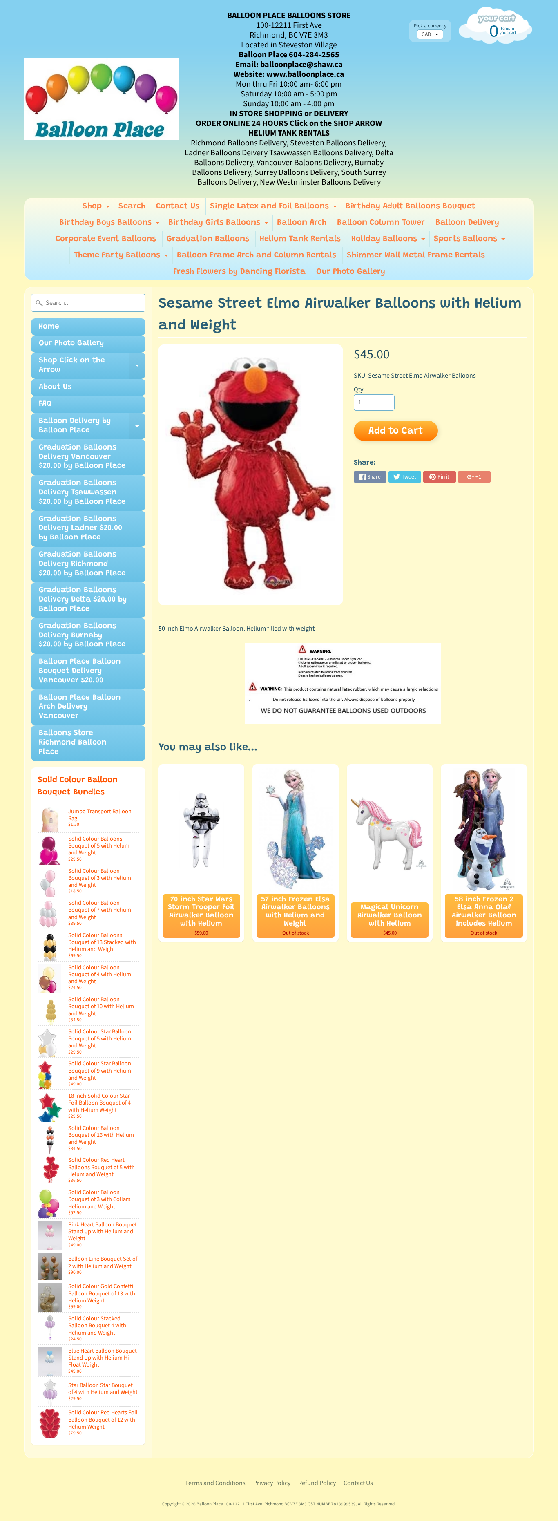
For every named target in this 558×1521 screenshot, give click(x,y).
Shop (97, 208)
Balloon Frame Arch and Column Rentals (256, 255)
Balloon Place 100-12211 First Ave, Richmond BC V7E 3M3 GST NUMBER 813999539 (276, 1504)
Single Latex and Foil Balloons (274, 208)
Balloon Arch (301, 223)
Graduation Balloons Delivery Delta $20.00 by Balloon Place (83, 599)
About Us (55, 387)
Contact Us (177, 206)
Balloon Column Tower (381, 223)
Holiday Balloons (389, 241)
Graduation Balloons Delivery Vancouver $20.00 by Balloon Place (82, 457)
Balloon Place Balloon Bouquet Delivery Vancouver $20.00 (80, 671)
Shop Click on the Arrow (92, 368)
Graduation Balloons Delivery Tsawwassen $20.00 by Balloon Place (82, 492)
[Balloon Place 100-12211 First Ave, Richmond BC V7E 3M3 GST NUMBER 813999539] (101, 99)
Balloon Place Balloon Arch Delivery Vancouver (80, 707)
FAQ (45, 404)
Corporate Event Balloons (106, 239)
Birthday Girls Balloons (219, 225)
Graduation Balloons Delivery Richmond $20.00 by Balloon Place (82, 564)
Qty (358, 389)
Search (131, 206)
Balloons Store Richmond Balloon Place (73, 742)
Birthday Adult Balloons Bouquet (410, 206)
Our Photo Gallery (350, 272)
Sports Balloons (470, 241)
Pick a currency (430, 26)
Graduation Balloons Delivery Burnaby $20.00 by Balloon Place (82, 635)
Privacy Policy (271, 1483)
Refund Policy (317, 1483)
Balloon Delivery (467, 223)
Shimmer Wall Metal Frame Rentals (416, 255)
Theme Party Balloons (122, 257)
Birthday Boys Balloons (110, 225)
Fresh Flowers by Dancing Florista (239, 272)
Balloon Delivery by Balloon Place (92, 428)
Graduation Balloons (208, 239)
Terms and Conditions (215, 1483)
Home (49, 327)
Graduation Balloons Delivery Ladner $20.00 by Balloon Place (80, 528)
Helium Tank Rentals (300, 239)
